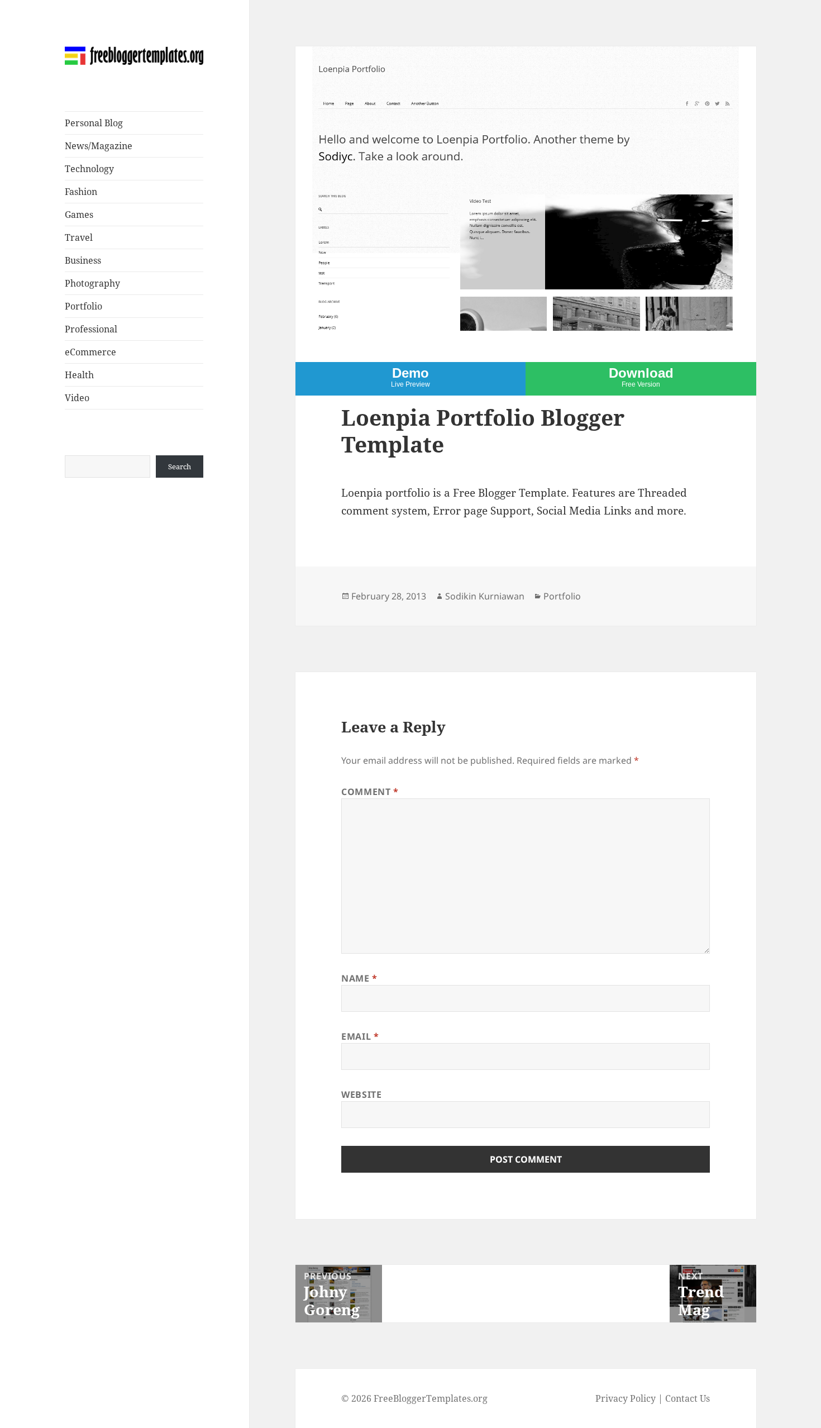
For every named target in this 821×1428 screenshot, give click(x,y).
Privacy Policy (625, 1398)
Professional (91, 329)
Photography (92, 283)
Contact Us (687, 1398)
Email (360, 1036)
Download (641, 376)
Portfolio (83, 306)
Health (79, 375)
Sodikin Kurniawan (484, 596)
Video (77, 398)
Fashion (81, 191)
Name (359, 978)
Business (83, 260)
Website (361, 1094)
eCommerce (90, 352)
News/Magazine (98, 146)
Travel (79, 237)
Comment (370, 792)
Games (79, 214)
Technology (89, 169)
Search (179, 466)
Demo (410, 376)
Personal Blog (94, 123)
